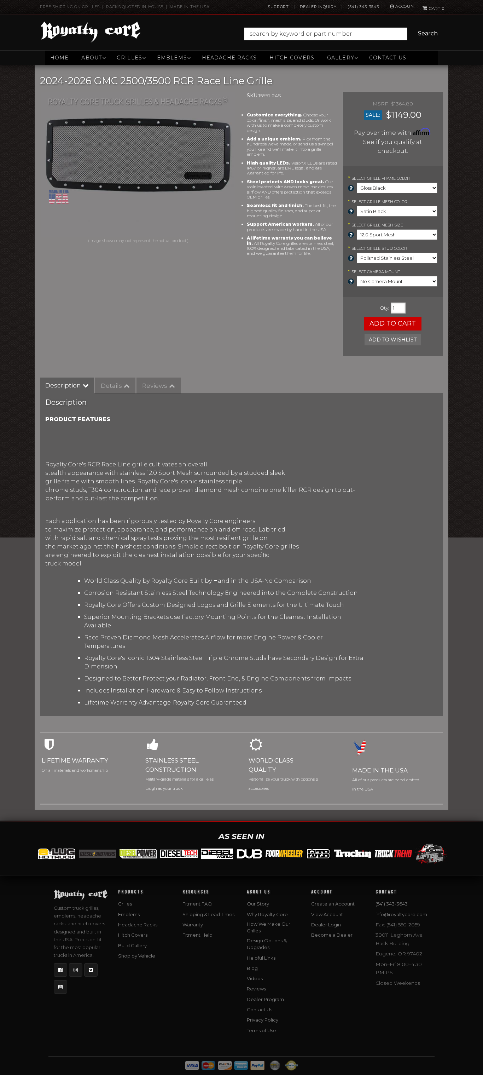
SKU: (252, 95)
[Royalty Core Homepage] (90, 32)
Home (59, 57)
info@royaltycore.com (401, 914)
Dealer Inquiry (318, 6)
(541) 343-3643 (363, 6)
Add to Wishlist (393, 340)
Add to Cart (392, 323)
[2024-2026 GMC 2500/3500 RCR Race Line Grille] (138, 164)
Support (278, 6)
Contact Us (387, 57)
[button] (342, 34)
